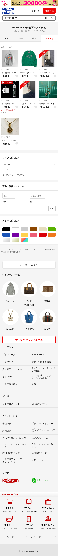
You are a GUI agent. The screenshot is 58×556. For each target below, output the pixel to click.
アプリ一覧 (36, 537)
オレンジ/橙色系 (55, 234)
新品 (21, 38)
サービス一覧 (8, 537)
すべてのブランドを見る (29, 340)
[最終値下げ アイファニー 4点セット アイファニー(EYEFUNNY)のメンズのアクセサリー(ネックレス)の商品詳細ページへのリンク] (48, 89)
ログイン (35, 10)
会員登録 (49, 10)
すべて (7, 38)
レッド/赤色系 (46, 234)
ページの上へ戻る (29, 265)
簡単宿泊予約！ (48, 509)
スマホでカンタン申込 (9, 526)
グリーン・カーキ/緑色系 (55, 229)
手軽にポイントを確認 (48, 526)
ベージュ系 (46, 229)
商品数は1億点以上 (9, 509)
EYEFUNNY (5, 69)
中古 (34, 38)
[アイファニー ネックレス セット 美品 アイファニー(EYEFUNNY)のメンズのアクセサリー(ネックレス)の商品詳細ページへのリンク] (48, 58)
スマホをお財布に (29, 526)
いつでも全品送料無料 (29, 509)
